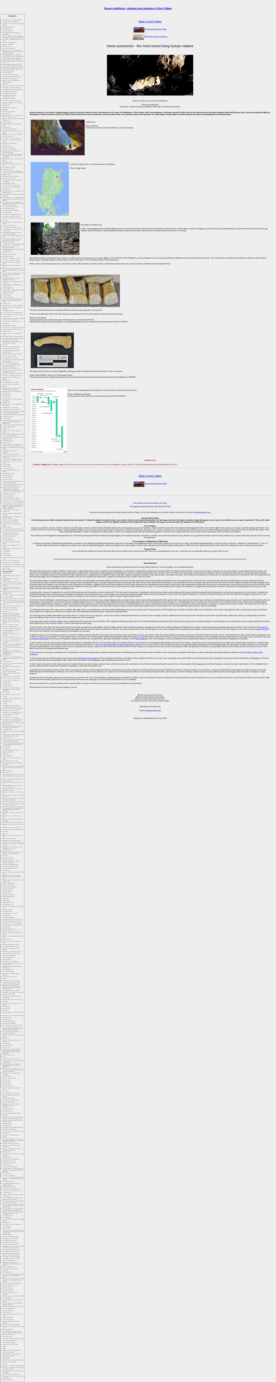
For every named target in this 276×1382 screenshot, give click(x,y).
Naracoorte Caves (7, 909)
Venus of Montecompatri (9, 1308)
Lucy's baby (6, 748)
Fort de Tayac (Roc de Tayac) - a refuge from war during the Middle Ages (13, 412)
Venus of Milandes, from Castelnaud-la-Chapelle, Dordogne (12, 1303)
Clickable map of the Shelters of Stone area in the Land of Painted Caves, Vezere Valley (13, 270)
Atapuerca (5, 83)
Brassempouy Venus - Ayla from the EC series (12, 159)
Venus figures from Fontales (10, 1242)
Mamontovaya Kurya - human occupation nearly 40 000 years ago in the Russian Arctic (13, 767)
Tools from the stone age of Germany (12, 1190)
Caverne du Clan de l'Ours (9, 225)
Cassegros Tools (7, 212)
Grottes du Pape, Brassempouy (11, 498)
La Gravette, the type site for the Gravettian (11, 641)
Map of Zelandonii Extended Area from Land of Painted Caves (12, 786)
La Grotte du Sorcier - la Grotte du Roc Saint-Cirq (12, 648)
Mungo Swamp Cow (8, 902)
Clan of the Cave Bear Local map (11, 260)
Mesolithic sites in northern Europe (12, 827)
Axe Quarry (6, 105)
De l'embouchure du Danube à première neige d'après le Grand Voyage (12, 339)
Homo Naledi (6, 553)
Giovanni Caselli (7, 442)
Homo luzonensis (8, 571)
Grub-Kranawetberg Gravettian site (12, 500)
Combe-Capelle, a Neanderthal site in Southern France (12, 285)
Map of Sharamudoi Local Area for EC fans (12, 783)
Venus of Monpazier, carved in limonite (13, 1306)
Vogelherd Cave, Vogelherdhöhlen (11, 1350)
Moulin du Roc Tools (8, 857)
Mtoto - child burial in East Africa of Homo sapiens (13, 872)
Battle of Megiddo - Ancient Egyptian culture (11, 124)
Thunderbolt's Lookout (8, 1181)
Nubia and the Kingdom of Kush (11, 946)
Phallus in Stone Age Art (9, 1021)
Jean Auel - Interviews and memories (12, 606)
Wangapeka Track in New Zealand (12, 1354)
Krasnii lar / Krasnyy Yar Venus (11, 624)
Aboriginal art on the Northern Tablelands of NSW (13, 24)
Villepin (4, 1346)
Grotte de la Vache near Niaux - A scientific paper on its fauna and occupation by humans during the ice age (13, 489)
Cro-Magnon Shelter (8, 310)
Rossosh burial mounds (9, 1102)
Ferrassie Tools (7, 397)
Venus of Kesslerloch (8, 1288)
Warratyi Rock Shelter (8, 1356)
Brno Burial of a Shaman (9, 167)
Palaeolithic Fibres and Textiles (11, 990)
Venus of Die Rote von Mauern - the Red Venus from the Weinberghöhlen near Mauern (13, 1275)
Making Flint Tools (7, 755)
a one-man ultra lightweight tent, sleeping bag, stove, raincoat (117, 645)
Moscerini (5, 855)
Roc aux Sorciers (7, 1082)
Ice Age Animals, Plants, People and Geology (11, 576)
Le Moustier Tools (7, 701)
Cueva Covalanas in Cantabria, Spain (12, 312)
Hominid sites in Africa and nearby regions (11, 542)
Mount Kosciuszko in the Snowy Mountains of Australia (10, 861)
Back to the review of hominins (155, 36)
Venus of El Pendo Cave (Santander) (12, 1283)
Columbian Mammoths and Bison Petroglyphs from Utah (11, 279)
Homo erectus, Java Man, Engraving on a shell (12, 558)
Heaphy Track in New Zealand (11, 522)
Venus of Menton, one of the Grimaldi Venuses (12, 1300)
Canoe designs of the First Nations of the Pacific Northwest (13, 191)
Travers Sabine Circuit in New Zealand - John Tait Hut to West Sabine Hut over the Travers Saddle (13, 1206)
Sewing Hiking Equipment (9, 1129)
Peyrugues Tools (7, 1017)
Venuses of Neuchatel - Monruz (11, 1236)
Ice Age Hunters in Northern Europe (12, 582)
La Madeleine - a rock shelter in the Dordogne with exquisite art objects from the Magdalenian (12, 652)
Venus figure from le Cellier (9, 1240)
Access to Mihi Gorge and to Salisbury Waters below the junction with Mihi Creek (13, 36)
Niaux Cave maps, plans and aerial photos (11, 942)
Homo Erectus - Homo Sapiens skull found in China (12, 549)
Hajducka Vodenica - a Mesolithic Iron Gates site (12, 514)
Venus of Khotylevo (8, 1290)
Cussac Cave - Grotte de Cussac (11, 321)
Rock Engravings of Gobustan (10, 1093)
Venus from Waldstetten (9, 1260)
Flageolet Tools (6, 402)
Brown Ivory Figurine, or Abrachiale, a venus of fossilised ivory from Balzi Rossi (13, 171)
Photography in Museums (9, 1023)
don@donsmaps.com (202, 512)
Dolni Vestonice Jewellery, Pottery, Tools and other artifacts (13, 360)
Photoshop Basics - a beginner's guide (13, 1025)
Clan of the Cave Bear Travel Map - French (11, 266)
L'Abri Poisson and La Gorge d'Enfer (12, 628)
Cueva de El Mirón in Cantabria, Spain (12, 314)
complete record (261, 629)
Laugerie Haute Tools (8, 686)
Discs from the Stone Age (9, 355)
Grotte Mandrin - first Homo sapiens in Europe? (12, 461)
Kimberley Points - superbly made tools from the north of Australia (12, 617)
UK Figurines (6, 1222)
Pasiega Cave (6, 1006)
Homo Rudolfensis (7, 555)
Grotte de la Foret (7, 477)
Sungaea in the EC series (9, 1162)
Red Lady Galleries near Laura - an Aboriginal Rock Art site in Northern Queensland (11, 1065)
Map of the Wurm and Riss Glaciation (12, 801)
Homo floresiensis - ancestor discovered (13, 564)
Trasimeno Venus (7, 1192)
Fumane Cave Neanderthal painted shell (13, 425)
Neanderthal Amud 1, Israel (10, 913)
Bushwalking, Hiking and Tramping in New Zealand (12, 180)
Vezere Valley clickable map (10, 1340)
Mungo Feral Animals (8, 889)
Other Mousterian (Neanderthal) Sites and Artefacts (12, 967)
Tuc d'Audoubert (7, 1217)
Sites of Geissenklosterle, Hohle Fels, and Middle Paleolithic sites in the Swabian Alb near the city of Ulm (13, 1140)
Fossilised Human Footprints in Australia (13, 414)
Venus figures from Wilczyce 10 (11, 1251)
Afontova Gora (6, 46)
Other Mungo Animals (8, 969)
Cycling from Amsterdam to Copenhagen (13, 327)
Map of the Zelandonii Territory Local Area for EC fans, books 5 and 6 (13, 804)
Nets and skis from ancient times (11, 931)
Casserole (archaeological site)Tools (12, 214)
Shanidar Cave (6, 1133)
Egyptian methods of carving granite (12, 391)
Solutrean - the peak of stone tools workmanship (11, 1146)
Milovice (5, 833)
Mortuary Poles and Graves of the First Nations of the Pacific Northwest (12, 852)
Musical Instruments (8, 904)
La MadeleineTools (7, 655)
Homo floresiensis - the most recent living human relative (13, 567)
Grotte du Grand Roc (8, 496)
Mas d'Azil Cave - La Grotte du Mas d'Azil (11, 816)
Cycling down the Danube (9, 325)
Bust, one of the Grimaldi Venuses (11, 185)
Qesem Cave (6, 1047)
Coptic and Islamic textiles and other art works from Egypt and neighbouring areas (12, 300)
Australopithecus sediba (9, 98)
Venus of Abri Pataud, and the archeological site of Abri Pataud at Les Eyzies (12, 1264)
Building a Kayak (7, 174)
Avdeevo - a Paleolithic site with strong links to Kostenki (12, 103)
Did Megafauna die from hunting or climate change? (11, 351)
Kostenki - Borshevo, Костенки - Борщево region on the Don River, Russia (11, 621)
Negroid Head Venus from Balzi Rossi (12, 925)
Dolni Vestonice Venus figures (10, 363)
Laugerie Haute (7, 684)
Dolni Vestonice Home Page (10, 357)
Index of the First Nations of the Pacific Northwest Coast (12, 592)
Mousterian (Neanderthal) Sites (11, 864)
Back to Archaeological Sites (156, 29)
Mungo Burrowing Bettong (9, 887)
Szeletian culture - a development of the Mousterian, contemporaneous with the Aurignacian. (12, 1170)
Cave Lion (5, 220)
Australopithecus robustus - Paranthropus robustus (9, 96)
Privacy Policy (6, 1043)
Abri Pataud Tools (7, 29)
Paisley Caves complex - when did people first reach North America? (11, 983)
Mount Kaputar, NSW (8, 859)
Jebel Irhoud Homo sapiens (10, 607)
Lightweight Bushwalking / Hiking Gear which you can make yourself (12, 726)
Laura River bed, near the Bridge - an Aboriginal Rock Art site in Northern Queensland (12, 689)
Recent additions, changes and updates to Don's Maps (138, 8)
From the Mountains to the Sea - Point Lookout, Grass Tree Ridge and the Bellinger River (12, 422)
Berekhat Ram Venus (8, 136)
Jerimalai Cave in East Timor (10, 609)
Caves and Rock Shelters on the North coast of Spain (12, 230)
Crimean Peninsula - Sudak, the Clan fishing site (12, 308)
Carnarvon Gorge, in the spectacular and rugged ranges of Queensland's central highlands (13, 199)
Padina (4, 978)
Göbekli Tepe (6, 511)
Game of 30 (6, 428)
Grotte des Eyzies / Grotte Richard (12, 492)
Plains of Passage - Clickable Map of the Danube (13, 1035)
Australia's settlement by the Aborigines (13, 89)
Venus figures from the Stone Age (11, 1256)
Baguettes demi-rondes (9, 111)
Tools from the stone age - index (11, 1188)
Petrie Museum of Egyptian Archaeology (13, 1015)
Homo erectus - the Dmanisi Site (11, 562)
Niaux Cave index (7, 939)
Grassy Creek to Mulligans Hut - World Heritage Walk (12, 456)
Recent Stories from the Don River (12, 1058)
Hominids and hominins (9, 540)
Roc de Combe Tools (8, 1086)
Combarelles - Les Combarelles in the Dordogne (12, 282)
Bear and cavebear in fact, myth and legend (12, 131)
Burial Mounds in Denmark (9, 178)
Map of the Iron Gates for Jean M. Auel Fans (12, 792)
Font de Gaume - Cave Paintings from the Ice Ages (12, 405)
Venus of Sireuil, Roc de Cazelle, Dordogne (11, 1322)
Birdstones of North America (10, 143)
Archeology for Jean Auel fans (10, 78)
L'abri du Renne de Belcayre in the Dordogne (11, 634)
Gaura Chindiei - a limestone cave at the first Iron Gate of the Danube (13, 434)
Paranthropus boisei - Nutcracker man (13, 999)
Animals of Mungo (7, 72)
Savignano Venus (7, 1123)
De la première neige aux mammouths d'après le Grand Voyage (12, 342)
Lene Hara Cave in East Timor (10, 710)
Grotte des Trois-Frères (9, 494)
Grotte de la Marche (8, 479)
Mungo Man (6, 898)
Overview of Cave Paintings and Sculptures (10, 974)
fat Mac (59, 621)
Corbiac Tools (6, 303)
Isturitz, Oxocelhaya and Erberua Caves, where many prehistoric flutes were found (13, 601)
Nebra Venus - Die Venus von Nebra (12, 923)
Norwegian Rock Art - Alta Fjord (11, 944)
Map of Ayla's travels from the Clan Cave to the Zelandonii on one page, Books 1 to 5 (13, 776)
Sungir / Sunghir (7, 1164)
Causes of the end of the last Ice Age (12, 218)
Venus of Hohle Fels (8, 1287)
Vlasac (4, 1348)
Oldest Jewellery (7, 959)
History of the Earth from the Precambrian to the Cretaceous (10, 533)
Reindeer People (7, 1076)
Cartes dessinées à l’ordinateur (11, 210)
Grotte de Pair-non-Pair (9, 473)
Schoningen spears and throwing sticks (13, 1127)
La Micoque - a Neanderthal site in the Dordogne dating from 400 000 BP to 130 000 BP (13, 658)
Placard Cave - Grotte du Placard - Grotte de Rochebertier (11, 1032)
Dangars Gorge (7, 331)
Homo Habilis (6, 551)
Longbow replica (7, 746)
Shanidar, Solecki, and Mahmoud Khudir (13, 1131)
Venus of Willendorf (8, 1329)
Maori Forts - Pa (7, 772)
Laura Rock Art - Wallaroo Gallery (11, 694)
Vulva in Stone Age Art (8, 1352)
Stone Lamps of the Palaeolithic (11, 1159)
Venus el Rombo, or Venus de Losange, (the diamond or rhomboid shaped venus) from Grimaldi (13, 1231)
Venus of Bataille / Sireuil (9, 1267)
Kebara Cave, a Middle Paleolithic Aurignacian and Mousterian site (11, 614)
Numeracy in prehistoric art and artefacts (10, 949)
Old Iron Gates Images (9, 957)
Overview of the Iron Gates (10, 976)
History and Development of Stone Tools (13, 531)
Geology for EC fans (8, 440)
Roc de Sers (6, 1091)
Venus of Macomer (7, 1298)
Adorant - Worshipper (8, 44)
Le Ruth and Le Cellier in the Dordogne (13, 708)
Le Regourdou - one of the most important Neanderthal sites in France (12, 706)
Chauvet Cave (6, 252)
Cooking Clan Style (8, 297)
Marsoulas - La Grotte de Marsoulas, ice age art (13, 813)
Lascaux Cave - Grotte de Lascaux (12, 678)
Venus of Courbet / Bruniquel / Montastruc (10, 1269)
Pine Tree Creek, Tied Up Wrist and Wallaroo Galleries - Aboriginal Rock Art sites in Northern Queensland (12, 1029)
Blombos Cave (6, 145)
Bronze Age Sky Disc (8, 169)
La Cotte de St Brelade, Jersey (11, 637)
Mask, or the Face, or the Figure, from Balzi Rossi (12, 819)
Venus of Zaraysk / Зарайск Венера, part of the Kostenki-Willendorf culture (12, 1332)
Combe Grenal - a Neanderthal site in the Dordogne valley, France (13, 290)
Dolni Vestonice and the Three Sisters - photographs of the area (12, 370)
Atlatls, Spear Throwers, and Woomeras (13, 85)
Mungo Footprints (7, 890)
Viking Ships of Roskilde (9, 1342)
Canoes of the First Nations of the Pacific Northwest (13, 195)
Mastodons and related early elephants (13, 822)
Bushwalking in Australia (9, 183)
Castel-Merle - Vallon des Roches (11, 216)
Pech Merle (6, 1010)
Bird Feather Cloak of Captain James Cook (12, 140)
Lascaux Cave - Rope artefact (10, 680)
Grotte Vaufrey (6, 464)
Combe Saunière (7, 295)
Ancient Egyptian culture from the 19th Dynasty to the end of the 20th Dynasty (12, 68)
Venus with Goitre (7, 1336)
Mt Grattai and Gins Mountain (10, 868)
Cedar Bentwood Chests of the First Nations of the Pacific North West (11, 239)
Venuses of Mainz (7, 1234)
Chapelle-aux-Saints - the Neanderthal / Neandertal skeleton (12, 250)
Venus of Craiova (7, 1272)
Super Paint (128, 621)
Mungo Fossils (6, 892)
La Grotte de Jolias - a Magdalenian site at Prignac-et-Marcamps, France (12, 644)
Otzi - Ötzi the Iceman (8, 971)
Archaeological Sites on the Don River (12, 76)
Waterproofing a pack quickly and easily (13, 1360)
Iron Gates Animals (8, 596)
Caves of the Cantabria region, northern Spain (12, 236)
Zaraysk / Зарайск (8, 1379)
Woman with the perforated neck (11, 1374)
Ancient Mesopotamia (8, 71)
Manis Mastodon (7, 770)
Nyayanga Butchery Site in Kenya (11, 953)
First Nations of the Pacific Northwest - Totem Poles (12, 399)
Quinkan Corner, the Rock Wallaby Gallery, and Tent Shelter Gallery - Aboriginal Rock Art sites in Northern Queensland (11, 1051)
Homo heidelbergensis (8, 569)
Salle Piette (5, 1115)
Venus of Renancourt (8, 1319)
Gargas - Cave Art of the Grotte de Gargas (11, 431)
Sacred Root (6, 1107)
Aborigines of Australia (8, 27)
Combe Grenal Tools (8, 293)
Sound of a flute (7, 1152)
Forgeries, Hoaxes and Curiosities (11, 409)
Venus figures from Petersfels (10, 1244)
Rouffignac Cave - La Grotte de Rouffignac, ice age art (10, 1104)
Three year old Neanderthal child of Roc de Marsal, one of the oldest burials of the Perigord (13, 1178)
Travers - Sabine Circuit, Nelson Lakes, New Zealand (12, 1195)
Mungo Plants (6, 900)
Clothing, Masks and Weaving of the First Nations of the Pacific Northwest (13, 273)
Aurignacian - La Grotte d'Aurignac (12, 87)
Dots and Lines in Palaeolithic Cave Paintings (11, 377)
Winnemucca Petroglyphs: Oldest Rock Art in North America (12, 1368)
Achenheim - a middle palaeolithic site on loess (13, 40)
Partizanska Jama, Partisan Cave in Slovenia (11, 1004)
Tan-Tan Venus (6, 1173)
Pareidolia (5, 1001)
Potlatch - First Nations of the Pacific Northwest (12, 1040)
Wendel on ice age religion (9, 1362)
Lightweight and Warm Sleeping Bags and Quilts (13, 732)
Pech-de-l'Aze (6, 1008)
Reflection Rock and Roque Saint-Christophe (11, 1073)
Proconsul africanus (8, 1045)
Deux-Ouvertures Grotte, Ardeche (11, 346)
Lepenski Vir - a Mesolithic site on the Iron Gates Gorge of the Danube (12, 713)
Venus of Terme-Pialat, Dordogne (11, 1324)
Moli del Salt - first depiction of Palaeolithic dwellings (13, 844)
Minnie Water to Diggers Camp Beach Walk (12, 836)
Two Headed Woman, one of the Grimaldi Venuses (13, 1219)
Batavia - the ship (7, 122)
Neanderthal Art (7, 915)
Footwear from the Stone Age (10, 407)
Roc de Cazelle (7, 1084)
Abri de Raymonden (8, 30)
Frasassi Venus (7, 418)
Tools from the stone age (9, 1186)
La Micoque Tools (7, 661)
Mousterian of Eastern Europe (10, 866)
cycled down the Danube (39, 639)
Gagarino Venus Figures (9, 427)
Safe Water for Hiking (8, 1109)
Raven (4, 1057)
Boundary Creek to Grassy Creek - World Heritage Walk (11, 151)
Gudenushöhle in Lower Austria (11, 509)
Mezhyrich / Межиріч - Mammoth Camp (13, 829)
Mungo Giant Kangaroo (9, 894)
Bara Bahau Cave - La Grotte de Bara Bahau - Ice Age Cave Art (12, 116)
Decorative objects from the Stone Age (13, 336)
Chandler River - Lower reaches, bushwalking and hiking (11, 246)
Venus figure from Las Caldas (10, 1238)
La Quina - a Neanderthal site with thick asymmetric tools (12, 664)
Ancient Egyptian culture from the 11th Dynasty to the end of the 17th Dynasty (12, 65)
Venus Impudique (7, 1226)
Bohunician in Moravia (8, 147)
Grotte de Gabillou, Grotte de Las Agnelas (11, 471)
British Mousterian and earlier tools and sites (12, 164)
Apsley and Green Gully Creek (11, 74)
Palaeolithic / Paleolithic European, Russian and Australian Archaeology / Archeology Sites (12, 987)
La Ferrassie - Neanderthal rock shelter (13, 638)
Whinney (5, 1363)
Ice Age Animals (7, 573)
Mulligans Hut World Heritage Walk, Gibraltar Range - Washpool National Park (11, 877)
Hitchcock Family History (9, 536)
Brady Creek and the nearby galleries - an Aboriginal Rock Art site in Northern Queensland (12, 156)
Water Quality (6, 1358)
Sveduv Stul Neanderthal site (10, 1166)
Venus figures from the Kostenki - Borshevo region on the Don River (11, 1254)
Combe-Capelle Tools (8, 288)
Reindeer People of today (9, 1078)
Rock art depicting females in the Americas (11, 1095)
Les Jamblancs (7, 715)
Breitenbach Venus (7, 162)
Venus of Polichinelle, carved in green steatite (12, 1314)
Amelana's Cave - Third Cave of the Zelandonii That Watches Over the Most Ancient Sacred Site (12, 52)
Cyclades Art (6, 323)
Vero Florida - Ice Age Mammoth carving (13, 1338)
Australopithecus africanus (9, 93)
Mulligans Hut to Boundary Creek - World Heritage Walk (13, 880)
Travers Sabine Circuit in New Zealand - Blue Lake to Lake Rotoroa (13, 1201)
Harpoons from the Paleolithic (10, 520)
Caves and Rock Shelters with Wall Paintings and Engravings (11, 233)
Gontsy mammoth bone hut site (11, 454)
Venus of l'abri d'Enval (8, 1334)
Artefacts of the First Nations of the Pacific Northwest (11, 81)
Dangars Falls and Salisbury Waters (12, 329)
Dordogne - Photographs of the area (12, 375)
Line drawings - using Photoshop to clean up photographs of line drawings (13, 735)
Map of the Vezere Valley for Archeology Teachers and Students (12, 799)
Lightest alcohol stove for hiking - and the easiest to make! (13, 723)
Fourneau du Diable (8, 416)
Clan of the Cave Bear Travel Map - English (11, 262)
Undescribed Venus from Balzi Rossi (12, 1224)
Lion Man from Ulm (7, 737)
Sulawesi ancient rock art (9, 1161)
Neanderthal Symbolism (9, 917)
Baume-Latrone (7, 127)
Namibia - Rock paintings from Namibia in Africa (13, 907)
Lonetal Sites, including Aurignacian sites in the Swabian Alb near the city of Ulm (13, 743)
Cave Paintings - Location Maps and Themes (11, 222)
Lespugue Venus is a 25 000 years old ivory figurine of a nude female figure (12, 720)
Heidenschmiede (7, 527)
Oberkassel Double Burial (9, 955)
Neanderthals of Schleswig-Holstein (12, 921)
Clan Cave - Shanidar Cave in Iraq (11, 258)
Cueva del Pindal (7, 316)
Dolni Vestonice (141, 639)
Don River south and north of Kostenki (13, 373)
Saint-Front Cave (7, 1111)
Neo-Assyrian (6, 927)
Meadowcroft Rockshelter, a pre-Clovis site (12, 825)
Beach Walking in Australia (9, 129)
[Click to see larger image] (150, 95)
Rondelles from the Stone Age (10, 1100)
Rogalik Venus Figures (8, 1098)
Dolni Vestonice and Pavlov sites (11, 368)
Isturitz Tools (6, 604)
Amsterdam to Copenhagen (86, 658)
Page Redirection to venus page (11, 980)
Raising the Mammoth (8, 1055)
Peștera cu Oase (7, 1019)
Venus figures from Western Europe (12, 1249)
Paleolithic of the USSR (9, 994)
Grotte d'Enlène (7, 466)
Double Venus (6, 380)
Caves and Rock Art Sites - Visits (11, 227)
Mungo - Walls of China (9, 885)
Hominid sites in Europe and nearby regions (11, 545)
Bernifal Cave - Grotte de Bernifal (11, 138)
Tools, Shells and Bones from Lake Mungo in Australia (11, 1184)
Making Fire (6, 753)
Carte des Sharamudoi (8, 208)
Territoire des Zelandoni (9, 1175)
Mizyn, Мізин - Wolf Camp (9, 838)
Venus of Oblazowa (8, 1310)
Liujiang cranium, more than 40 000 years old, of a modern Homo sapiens (13, 740)
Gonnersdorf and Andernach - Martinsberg (10, 451)
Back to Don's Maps (150, 21)
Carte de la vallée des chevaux (11, 206)
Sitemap (5, 1137)
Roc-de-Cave (6, 1080)
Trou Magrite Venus (8, 1215)
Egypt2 (4, 386)
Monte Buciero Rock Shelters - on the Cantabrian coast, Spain (12, 847)
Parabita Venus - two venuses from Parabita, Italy (11, 996)
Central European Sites (9, 242)
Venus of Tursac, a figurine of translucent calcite (13, 1327)
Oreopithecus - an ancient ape (10, 961)
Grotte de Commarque (8, 468)
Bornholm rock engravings (9, 149)
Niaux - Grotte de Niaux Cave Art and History (12, 933)
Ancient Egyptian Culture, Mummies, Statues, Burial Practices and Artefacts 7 (12, 58)
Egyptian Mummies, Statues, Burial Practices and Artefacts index (11, 388)
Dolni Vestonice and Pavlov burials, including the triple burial (11, 365)
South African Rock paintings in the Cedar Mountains (13, 1154)
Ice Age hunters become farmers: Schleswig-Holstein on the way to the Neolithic (11, 588)
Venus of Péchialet (7, 1317)
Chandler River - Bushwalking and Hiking (13, 244)
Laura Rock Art (6, 692)
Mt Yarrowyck (6, 870)
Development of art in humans (10, 348)
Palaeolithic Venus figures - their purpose (13, 992)
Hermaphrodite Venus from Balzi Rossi (13, 529)
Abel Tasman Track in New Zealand (12, 19)
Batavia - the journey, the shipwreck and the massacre (13, 119)
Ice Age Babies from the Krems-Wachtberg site (10, 579)
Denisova (5, 344)
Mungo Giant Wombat (8, 896)
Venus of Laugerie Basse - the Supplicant (10, 1293)
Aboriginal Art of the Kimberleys (11, 21)
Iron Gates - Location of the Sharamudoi (13, 595)
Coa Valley (5, 276)
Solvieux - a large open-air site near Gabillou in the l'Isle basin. (11, 1149)
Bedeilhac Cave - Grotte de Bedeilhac (12, 134)
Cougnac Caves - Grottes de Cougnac (13, 305)
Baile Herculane (7, 113)
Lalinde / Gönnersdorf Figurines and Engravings (11, 673)
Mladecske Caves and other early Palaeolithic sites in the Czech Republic (12, 841)
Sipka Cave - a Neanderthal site (11, 1135)
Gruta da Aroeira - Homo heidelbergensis (13, 501)
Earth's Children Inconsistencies (11, 384)
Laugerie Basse (7, 682)
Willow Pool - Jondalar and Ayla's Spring (13, 1365)
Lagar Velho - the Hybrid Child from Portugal (11, 667)
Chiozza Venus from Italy (9, 254)
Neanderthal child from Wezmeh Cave (12, 919)
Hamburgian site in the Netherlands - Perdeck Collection (12, 517)
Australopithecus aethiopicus (10, 91)
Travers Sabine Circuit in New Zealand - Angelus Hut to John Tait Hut (13, 1198)
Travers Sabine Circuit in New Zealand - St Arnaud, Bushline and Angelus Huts (13, 1209)
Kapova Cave (6, 611)
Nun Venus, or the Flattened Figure (12, 951)
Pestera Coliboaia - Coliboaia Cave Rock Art (13, 1013)
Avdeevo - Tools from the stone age (12, 100)
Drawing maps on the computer (11, 382)
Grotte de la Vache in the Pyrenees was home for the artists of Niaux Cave (12, 485)
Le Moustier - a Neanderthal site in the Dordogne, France (12, 699)
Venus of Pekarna (7, 1312)
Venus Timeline (6, 1228)
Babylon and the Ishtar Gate (10, 107)
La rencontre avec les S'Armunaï (11, 676)
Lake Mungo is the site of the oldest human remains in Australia (11, 670)
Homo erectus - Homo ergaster (11, 560)
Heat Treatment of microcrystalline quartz (11, 524)
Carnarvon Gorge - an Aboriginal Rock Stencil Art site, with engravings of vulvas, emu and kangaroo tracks (13, 203)
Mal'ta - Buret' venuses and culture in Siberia (12, 758)
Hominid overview (7, 538)
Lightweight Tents (7, 729)
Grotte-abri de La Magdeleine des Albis (13, 459)
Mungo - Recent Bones (9, 883)
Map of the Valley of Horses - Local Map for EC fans (12, 796)
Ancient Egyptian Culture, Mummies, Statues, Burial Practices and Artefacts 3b (13, 55)
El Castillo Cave (7, 393)
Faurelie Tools (6, 395)
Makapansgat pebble (8, 752)
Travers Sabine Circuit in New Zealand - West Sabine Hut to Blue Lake (13, 1212)
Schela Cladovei (7, 1125)
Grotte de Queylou (7, 475)
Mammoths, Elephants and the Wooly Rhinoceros (12, 763)
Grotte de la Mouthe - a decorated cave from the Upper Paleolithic (12, 482)
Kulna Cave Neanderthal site (10, 626)
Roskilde (256, 658)
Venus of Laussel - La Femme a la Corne (13, 1296)
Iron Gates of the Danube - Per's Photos (13, 598)
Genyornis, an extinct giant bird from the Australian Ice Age (13, 438)
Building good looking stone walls (11, 176)
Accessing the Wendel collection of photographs (11, 33)
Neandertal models (7, 911)
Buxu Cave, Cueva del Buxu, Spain (12, 187)
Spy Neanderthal (7, 1157)
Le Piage (5, 703)
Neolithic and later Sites (9, 929)
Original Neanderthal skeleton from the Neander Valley (12, 964)
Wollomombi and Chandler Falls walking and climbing (12, 1371)
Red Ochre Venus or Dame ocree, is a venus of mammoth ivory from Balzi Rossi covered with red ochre (13, 1070)
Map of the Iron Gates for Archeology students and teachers (12, 789)
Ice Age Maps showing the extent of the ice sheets (12, 584)
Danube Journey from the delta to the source (12, 334)
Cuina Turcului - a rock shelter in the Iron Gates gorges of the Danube (13, 319)
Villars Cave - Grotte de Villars (10, 1344)
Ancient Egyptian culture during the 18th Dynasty (12, 62)
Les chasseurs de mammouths (11, 717)
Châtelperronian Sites (8, 256)
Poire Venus (6, 1038)
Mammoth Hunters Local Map (10, 761)
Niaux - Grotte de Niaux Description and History (13, 936)
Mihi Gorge (5, 831)
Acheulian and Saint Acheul (10, 42)
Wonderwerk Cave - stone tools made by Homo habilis (13, 1376)
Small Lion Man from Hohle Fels (11, 1143)
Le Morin (5, 696)
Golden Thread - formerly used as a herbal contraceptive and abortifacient (12, 445)
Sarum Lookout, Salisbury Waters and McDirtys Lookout (12, 1121)
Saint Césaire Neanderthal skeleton (12, 1113)
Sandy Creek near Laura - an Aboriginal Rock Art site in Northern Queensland (12, 1117)
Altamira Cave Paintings (9, 48)
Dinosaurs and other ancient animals (12, 354)
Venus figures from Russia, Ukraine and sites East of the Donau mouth (12, 1247)
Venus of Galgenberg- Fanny (10, 1285)
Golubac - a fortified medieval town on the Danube (13, 448)
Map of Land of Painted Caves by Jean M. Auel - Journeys (12, 779)
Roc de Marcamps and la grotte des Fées (11, 1088)
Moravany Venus (7, 850)
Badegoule (5, 109)
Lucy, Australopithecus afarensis (11, 750)
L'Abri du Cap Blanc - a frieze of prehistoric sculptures (10, 631)
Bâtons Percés (6, 189)
